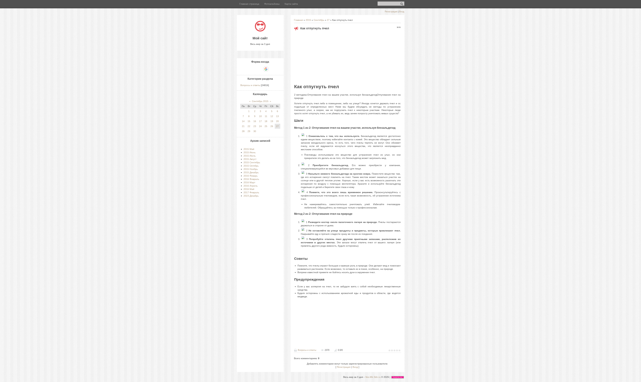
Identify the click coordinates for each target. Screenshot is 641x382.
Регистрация (391, 11)
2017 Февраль (251, 192)
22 (249, 126)
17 (260, 121)
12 (271, 116)
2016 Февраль (251, 179)
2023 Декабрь (251, 195)
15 (249, 121)
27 (328, 20)
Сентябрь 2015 (260, 101)
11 (266, 116)
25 (266, 126)
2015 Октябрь (251, 165)
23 (254, 126)
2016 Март (249, 182)
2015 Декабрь (251, 172)
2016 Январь (251, 175)
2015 (308, 20)
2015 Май (249, 149)
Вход (401, 11)
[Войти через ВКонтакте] (254, 69)
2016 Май (249, 189)
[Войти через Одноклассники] (271, 69)
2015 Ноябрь (251, 169)
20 (277, 121)
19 (271, 121)
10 (260, 116)
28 (243, 131)
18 (266, 121)
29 (249, 131)
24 (260, 126)
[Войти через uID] (248, 69)
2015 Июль (250, 155)
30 (254, 131)
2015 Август (250, 159)
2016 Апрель (251, 185)
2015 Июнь (250, 152)
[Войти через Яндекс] (260, 69)
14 (243, 121)
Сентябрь (319, 20)
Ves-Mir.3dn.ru (373, 377)
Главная (298, 20)
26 (271, 126)
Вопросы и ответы (307, 350)
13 (277, 116)
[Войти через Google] (266, 69)
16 (254, 121)
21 (243, 126)
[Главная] (260, 30)
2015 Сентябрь (252, 162)
